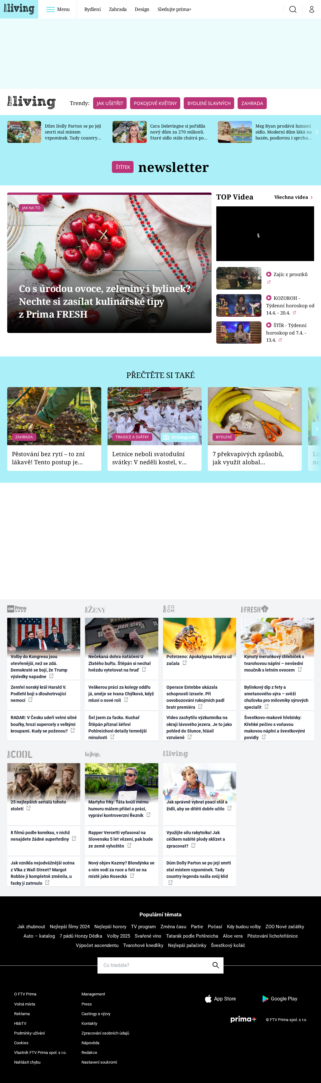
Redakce (89, 1052)
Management (93, 994)
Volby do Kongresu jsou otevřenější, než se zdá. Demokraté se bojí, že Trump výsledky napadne (39, 666)
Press (87, 1004)
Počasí (215, 926)
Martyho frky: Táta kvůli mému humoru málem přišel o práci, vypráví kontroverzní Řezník (118, 808)
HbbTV (20, 1023)
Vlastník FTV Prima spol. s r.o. (40, 1052)
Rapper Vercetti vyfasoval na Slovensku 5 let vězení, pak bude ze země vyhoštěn (120, 839)
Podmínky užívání (29, 1033)
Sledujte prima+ (175, 9)
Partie (197, 926)
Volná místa (24, 1004)
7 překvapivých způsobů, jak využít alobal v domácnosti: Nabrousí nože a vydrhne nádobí (248, 458)
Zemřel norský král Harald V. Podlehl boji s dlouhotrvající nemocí (38, 694)
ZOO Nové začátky (285, 926)
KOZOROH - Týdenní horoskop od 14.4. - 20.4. (290, 305)
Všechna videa (291, 197)
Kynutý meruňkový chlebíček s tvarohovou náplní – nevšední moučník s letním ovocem (274, 663)
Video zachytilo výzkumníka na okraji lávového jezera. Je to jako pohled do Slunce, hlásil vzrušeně (199, 727)
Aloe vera (233, 936)
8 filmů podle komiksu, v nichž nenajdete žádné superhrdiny (40, 836)
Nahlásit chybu (27, 1062)
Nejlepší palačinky (187, 945)
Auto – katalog (39, 936)
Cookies (21, 1042)
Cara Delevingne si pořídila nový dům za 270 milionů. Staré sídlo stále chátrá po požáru (177, 134)
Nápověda (90, 1042)
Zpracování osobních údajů (105, 1033)
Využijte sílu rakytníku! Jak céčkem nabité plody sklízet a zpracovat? (195, 839)
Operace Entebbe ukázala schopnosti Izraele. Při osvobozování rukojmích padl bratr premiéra (195, 697)
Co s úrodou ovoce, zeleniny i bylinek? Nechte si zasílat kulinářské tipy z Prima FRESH (105, 301)
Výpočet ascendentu (97, 945)
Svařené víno (148, 936)
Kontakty (89, 1023)
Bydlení (92, 9)
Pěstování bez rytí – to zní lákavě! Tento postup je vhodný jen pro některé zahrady (48, 458)
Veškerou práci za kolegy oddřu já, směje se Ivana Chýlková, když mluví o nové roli (121, 694)
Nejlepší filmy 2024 (70, 926)
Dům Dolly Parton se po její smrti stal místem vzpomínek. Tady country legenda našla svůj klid (73, 134)
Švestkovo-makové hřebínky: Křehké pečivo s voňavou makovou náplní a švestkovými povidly (274, 727)
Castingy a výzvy (96, 1013)
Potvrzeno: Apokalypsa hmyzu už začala (199, 660)
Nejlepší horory (110, 926)
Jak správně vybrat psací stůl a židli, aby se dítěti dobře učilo (197, 805)
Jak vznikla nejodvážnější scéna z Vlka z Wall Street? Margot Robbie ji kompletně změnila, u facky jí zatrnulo (43, 872)
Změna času (173, 926)
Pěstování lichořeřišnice (272, 936)
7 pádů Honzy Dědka (81, 936)
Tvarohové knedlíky (143, 945)
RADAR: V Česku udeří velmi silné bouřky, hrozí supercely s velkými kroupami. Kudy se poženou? (44, 724)
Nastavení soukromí (99, 1062)
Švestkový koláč (228, 945)
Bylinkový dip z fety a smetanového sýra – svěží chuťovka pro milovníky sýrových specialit (276, 697)
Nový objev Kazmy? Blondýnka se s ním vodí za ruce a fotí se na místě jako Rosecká (121, 869)
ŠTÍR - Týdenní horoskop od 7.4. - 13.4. (286, 332)
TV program (143, 926)
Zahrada (118, 9)
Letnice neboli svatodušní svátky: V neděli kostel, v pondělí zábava (148, 458)
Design (142, 9)
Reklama (22, 1013)
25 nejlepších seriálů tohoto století (38, 805)
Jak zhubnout (31, 926)
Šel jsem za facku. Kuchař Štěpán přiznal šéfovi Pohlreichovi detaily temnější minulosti (117, 727)
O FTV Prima (25, 994)
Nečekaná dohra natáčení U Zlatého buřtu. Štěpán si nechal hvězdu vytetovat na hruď (119, 663)
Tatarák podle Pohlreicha (192, 936)
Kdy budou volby (244, 926)
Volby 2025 (118, 936)
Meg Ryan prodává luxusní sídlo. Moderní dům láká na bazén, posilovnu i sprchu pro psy (283, 134)
